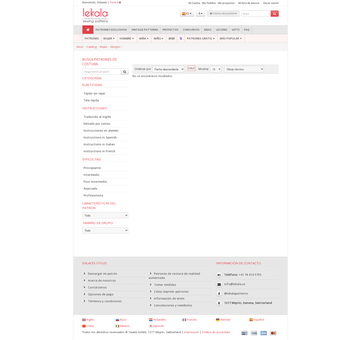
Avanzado (90, 188)
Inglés (90, 319)
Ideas (208, 29)
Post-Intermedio (95, 182)
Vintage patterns (144, 29)
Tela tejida (91, 100)
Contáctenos (97, 287)
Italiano (124, 326)
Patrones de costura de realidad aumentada (174, 276)
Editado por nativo (97, 124)
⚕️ (181, 38)
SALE (191, 68)
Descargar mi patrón (102, 274)
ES (187, 13)
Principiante (92, 168)
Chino (90, 326)
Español (258, 319)
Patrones (92, 38)
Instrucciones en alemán (101, 130)
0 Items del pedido (223, 13)
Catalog (91, 47)
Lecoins (221, 29)
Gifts (236, 29)
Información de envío (168, 298)
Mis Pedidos (209, 3)
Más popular (229, 38)
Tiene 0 (114, 2)
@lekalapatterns (236, 293)
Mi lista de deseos (248, 3)
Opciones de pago (100, 294)
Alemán (224, 319)
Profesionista (93, 195)
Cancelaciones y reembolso (172, 305)
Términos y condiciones (104, 301)
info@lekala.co (234, 284)
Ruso (123, 319)
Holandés (159, 319)
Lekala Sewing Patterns (103, 15)
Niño (157, 38)
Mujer (107, 38)
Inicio (80, 47)
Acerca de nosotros (101, 280)
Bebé (172, 38)
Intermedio (91, 175)
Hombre (125, 38)
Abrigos (115, 47)
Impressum (191, 332)
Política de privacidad (216, 332)
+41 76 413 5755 (250, 275)
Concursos (191, 29)
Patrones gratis (199, 38)
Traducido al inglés (97, 117)
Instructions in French (99, 151)
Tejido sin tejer (94, 93)
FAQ (246, 29)
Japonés (158, 326)
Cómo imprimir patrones (170, 291)
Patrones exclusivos (111, 29)
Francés (191, 319)
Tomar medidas (164, 285)
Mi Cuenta (194, 3)
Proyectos (170, 29)
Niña (142, 38)
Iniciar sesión (271, 3)
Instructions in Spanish (100, 137)
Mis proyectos (226, 3)
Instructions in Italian (99, 144)
